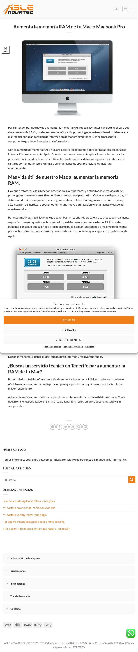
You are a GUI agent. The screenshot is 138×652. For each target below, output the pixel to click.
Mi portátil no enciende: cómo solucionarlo (29, 507)
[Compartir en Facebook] (59, 427)
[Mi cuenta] (116, 9)
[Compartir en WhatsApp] (53, 427)
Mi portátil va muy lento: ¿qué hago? (25, 514)
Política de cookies (52, 346)
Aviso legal (90, 346)
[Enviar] (131, 479)
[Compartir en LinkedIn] (85, 427)
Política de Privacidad (73, 346)
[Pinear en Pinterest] (79, 427)
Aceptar (69, 320)
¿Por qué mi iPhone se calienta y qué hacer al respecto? (36, 528)
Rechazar (69, 329)
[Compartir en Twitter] (66, 427)
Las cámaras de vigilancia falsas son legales (29, 501)
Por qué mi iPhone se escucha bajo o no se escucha (34, 521)
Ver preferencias (69, 339)
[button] (125, 9)
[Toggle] (7, 558)
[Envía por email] (72, 427)
